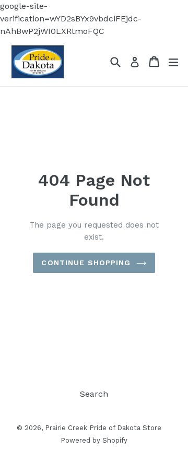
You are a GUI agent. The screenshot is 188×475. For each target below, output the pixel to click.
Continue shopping (86, 262)
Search (94, 394)
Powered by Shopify (94, 440)
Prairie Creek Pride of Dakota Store (103, 428)
